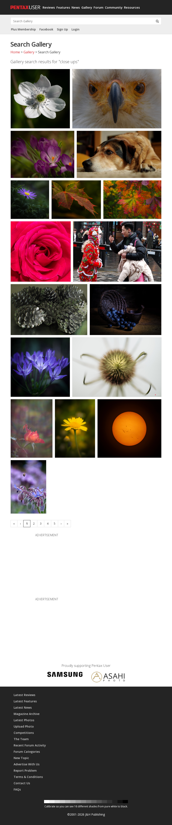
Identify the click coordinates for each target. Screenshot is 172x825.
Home (15, 52)
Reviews (49, 7)
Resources (132, 7)
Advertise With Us (26, 764)
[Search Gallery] (157, 21)
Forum (98, 7)
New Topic (21, 758)
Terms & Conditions (28, 777)
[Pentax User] (25, 5)
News (76, 7)
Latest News (23, 707)
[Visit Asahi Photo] (108, 678)
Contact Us (22, 783)
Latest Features (25, 701)
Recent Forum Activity (30, 745)
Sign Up (62, 29)
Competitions (24, 733)
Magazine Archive (26, 714)
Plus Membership (23, 29)
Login (75, 29)
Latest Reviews (24, 695)
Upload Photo (24, 726)
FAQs (17, 789)
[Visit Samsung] (65, 675)
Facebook (46, 29)
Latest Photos (24, 720)
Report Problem (25, 770)
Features (63, 7)
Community (113, 7)
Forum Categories (27, 752)
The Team (21, 739)
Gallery (86, 7)
